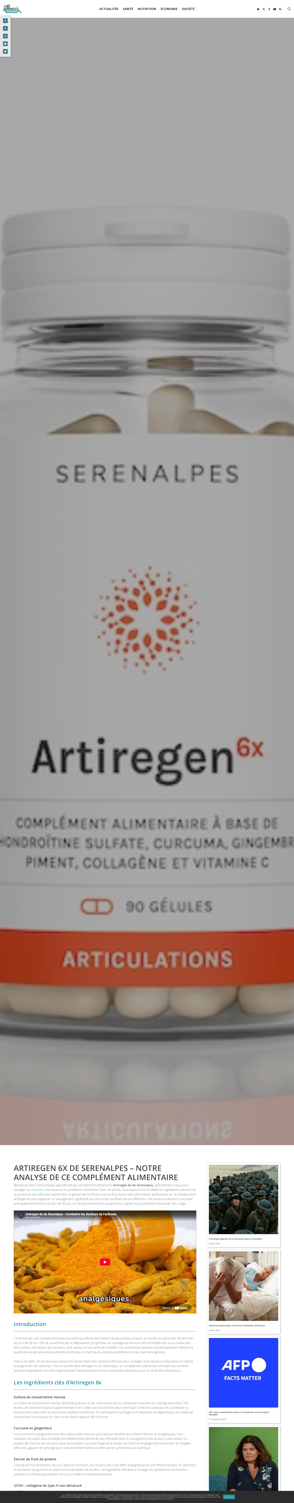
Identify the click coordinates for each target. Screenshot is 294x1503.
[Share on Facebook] (5, 20)
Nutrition (147, 681)
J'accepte (229, 1496)
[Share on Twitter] (5, 28)
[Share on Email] (5, 43)
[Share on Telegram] (5, 51)
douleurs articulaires (45, 1190)
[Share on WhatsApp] (5, 36)
